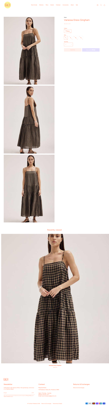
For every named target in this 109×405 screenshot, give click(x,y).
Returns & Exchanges (78, 387)
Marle (65, 17)
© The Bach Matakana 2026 (33, 403)
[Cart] (104, 5)
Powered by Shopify (57, 403)
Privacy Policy (29, 395)
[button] (34, 5)
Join (32, 392)
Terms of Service (7, 396)
